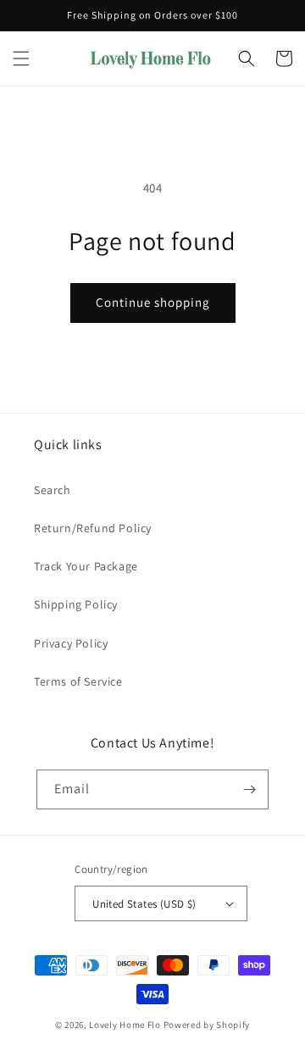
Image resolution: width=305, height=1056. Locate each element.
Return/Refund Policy (93, 528)
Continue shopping (153, 302)
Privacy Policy (71, 643)
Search (52, 489)
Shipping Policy (76, 604)
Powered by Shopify (207, 1025)
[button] (21, 58)
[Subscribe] (249, 789)
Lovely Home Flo (125, 1025)
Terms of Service (78, 681)
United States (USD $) (144, 904)
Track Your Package (86, 566)
